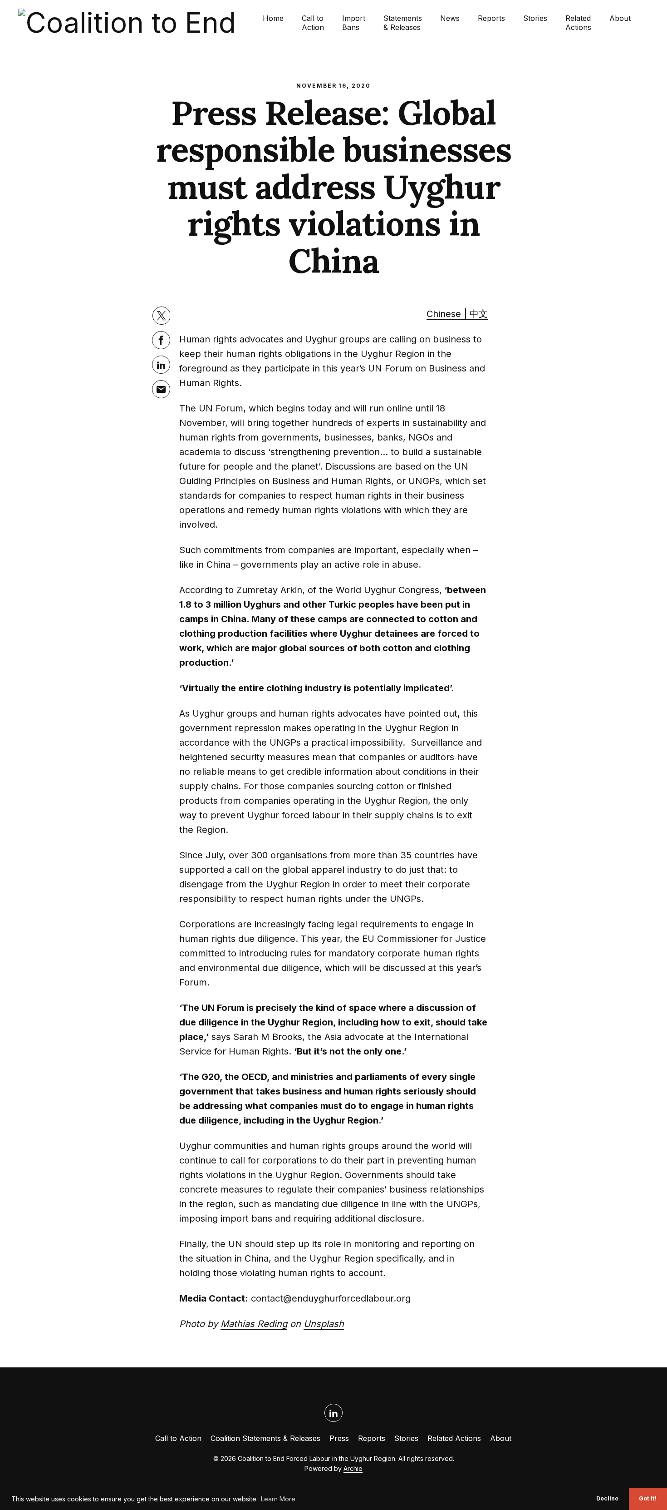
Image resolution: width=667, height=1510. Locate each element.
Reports (491, 18)
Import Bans (353, 23)
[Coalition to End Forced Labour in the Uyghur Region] (140, 23)
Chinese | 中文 (457, 313)
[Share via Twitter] (161, 316)
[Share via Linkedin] (161, 365)
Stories (535, 18)
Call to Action (313, 23)
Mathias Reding (254, 1323)
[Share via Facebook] (161, 340)
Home (273, 18)
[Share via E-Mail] (161, 389)
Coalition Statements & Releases (265, 1438)
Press (339, 1438)
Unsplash (324, 1323)
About (620, 18)
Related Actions (578, 23)
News (450, 18)
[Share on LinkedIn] (333, 1413)
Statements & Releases (402, 23)
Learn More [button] (278, 1499)
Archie (353, 1468)
